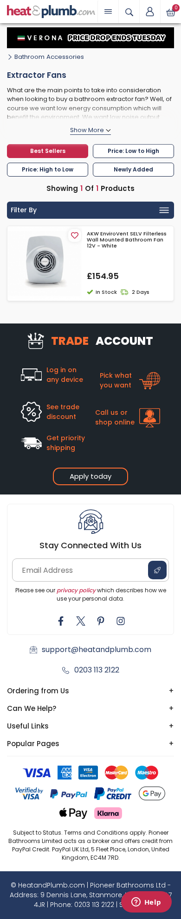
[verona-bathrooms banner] (90, 38)
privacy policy (76, 590)
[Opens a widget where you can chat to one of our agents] (146, 902)
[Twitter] (81, 621)
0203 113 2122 (96, 670)
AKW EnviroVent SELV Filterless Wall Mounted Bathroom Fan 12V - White (127, 240)
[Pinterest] (101, 621)
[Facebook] (61, 621)
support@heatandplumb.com (96, 649)
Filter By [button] (24, 210)
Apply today (90, 476)
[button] (150, 11)
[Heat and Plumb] (51, 11)
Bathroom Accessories (49, 56)
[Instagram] (120, 621)
